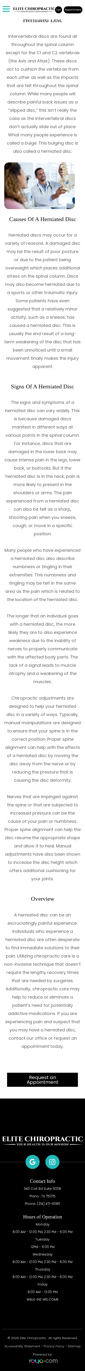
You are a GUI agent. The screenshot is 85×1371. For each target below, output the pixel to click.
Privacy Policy (54, 1346)
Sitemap (74, 1346)
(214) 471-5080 (48, 1203)
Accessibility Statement (22, 1346)
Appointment (73, 9)
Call (58, 9)
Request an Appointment (42, 1079)
